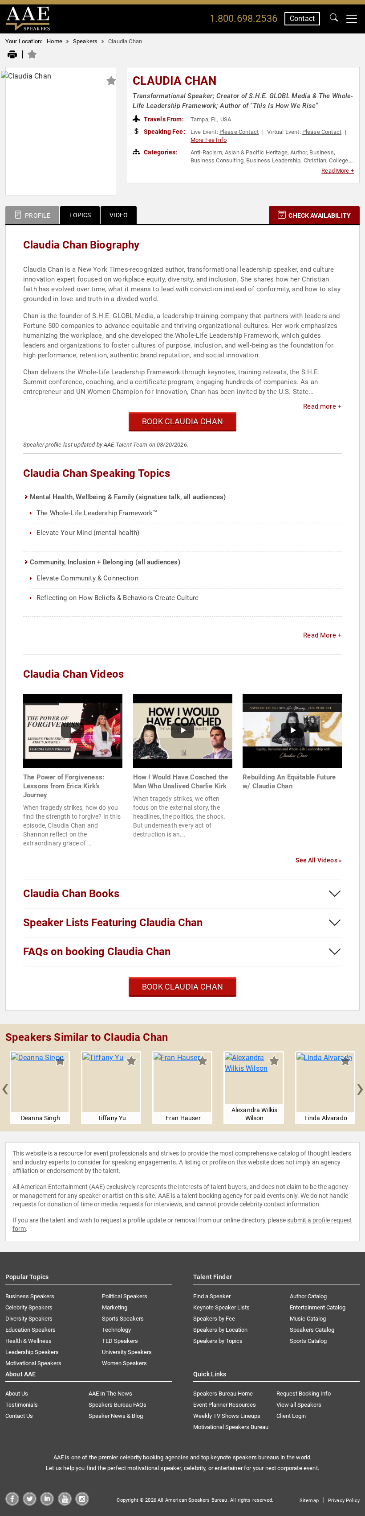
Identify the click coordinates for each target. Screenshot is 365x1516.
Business (321, 152)
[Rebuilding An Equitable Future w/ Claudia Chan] (292, 730)
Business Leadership (273, 160)
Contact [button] (302, 18)
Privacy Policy (344, 1501)
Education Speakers (30, 1329)
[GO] (333, 18)
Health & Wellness (28, 1341)
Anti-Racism (206, 152)
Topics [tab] (80, 215)
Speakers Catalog (312, 1329)
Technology (116, 1329)
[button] (5, 1088)
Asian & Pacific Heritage (256, 152)
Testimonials (21, 1404)
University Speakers (127, 1352)
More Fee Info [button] (209, 140)
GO (333, 18)
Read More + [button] (337, 170)
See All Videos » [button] (319, 860)
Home (54, 41)
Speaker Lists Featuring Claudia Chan (113, 922)
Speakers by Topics (218, 1341)
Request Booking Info (303, 1393)
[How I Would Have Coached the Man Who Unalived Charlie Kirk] (182, 730)
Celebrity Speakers (29, 1307)
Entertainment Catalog (317, 1307)
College (338, 160)
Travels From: (163, 119)
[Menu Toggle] (351, 18)
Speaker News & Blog (116, 1415)
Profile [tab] (37, 215)
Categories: (160, 152)
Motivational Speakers (33, 1363)
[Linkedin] (47, 1503)
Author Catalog (308, 1296)
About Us (16, 1393)
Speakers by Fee (214, 1318)
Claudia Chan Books (71, 893)
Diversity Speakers (29, 1318)
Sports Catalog (308, 1341)
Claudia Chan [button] (174, 80)
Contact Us (19, 1415)
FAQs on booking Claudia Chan (96, 951)
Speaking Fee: (163, 131)
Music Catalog (308, 1318)
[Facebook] (12, 1503)
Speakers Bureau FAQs (117, 1404)
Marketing (114, 1307)
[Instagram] (82, 1503)
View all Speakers (298, 1404)
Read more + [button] (322, 406)
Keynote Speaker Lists (221, 1307)
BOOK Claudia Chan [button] (182, 421)
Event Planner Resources (224, 1404)
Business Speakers (29, 1296)
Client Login (291, 1415)
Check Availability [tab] (319, 215)
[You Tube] (65, 1503)
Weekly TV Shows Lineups (226, 1415)
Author (298, 152)
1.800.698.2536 (243, 18)
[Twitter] (29, 1503)
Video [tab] (119, 215)
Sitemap (309, 1501)
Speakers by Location (220, 1329)
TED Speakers (120, 1341)
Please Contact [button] (239, 131)
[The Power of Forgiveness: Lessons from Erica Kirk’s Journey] (72, 730)
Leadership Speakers (32, 1352)
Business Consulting (217, 160)
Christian (315, 160)
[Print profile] (12, 55)
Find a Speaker (212, 1296)
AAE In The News (110, 1393)
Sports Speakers (123, 1318)
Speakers (85, 41)
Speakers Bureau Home (223, 1393)
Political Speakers (124, 1296)
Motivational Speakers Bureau (230, 1427)
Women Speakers (124, 1363)
